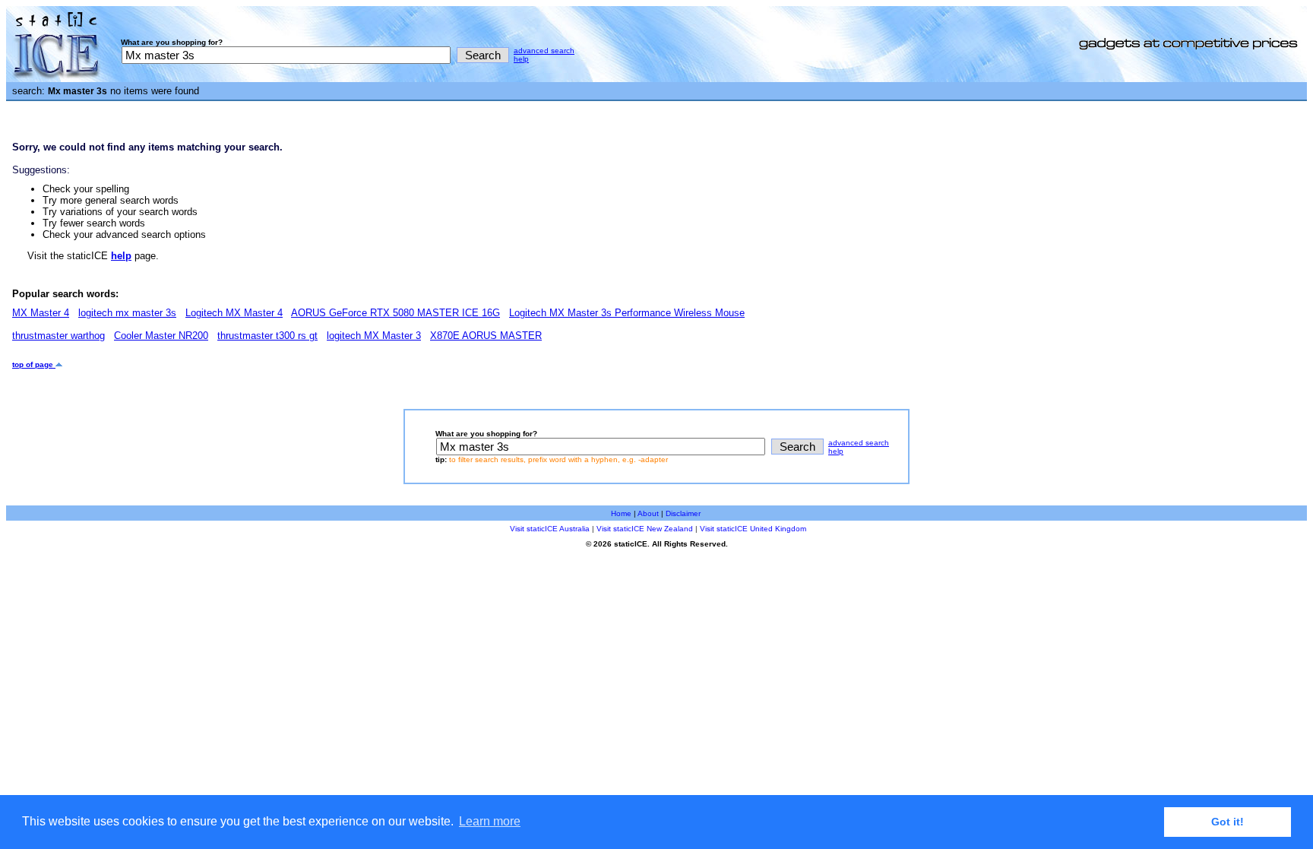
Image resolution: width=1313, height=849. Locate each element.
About (648, 513)
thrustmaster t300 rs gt (267, 335)
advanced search (544, 50)
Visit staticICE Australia (550, 528)
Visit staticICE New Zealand (644, 528)
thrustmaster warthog (58, 335)
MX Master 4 (40, 312)
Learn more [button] (489, 821)
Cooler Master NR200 (161, 335)
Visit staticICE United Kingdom (753, 528)
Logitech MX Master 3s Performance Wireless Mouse (627, 312)
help (521, 59)
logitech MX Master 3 (374, 335)
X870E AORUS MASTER (486, 335)
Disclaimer (683, 513)
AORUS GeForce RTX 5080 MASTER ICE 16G (395, 312)
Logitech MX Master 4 (234, 312)
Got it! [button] (1227, 822)
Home (621, 513)
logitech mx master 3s (127, 312)
